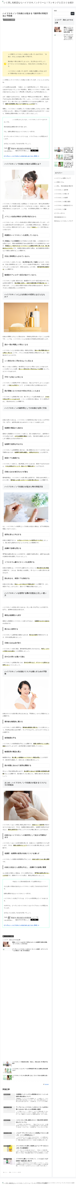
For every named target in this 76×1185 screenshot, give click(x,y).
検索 (55, 10)
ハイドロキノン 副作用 (8, 936)
